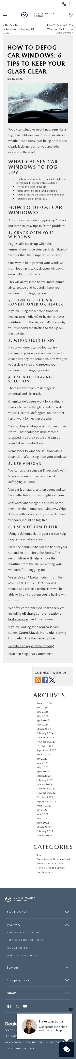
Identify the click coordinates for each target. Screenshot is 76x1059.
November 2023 (46, 741)
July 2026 (42, 707)
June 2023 (42, 762)
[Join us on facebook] (45, 679)
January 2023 (44, 784)
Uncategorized (45, 871)
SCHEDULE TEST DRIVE (22, 955)
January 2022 (44, 835)
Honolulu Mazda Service (50, 867)
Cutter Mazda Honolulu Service (54, 859)
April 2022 (42, 822)
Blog (25, 654)
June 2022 (42, 814)
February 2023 (45, 780)
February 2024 (45, 733)
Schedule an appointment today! (31, 646)
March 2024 (43, 728)
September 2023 (46, 750)
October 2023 (44, 745)
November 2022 (46, 792)
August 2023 (44, 754)
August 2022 (44, 805)
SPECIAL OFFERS (18, 948)
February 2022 (45, 831)
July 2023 (42, 758)
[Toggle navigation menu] (5, 15)
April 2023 (42, 771)
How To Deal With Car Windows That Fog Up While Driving (60, 29)
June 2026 (42, 711)
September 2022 (46, 801)
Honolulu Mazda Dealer (50, 863)
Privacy (12, 1036)
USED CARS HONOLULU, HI (25, 940)
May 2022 (42, 818)
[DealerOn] (15, 1024)
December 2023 (46, 737)
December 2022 (46, 788)
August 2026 (44, 703)
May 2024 (42, 724)
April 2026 (42, 720)
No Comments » (42, 654)
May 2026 (42, 716)
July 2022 (42, 809)
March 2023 (43, 775)
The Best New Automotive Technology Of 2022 (18, 29)
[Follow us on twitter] (52, 679)
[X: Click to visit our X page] (17, 1006)
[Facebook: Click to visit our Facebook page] (9, 1006)
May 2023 (42, 767)
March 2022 (43, 826)
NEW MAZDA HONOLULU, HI (27, 932)
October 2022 (44, 797)
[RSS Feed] (38, 679)
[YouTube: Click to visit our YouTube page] (25, 1006)
